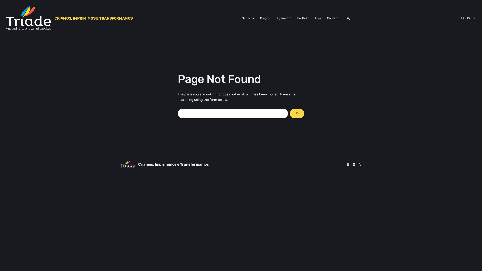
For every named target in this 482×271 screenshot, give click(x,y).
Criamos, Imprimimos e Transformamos (93, 18)
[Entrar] (348, 18)
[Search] (297, 113)
